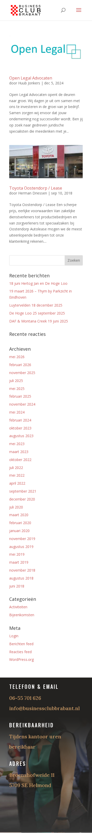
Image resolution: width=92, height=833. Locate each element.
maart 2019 (18, 562)
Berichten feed (21, 643)
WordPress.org (21, 659)
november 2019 (22, 538)
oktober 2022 (20, 459)
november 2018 (22, 570)
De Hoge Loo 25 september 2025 (37, 313)
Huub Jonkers (29, 83)
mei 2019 (17, 554)
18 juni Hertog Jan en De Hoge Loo (38, 283)
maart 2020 (18, 514)
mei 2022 (17, 475)
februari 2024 (20, 420)
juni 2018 (16, 586)
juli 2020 (16, 507)
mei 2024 (17, 412)
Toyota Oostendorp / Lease (35, 188)
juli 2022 (16, 467)
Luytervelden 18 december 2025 (35, 305)
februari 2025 (20, 396)
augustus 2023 (21, 435)
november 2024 (22, 404)
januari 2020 (19, 530)
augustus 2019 (21, 546)
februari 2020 (20, 522)
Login (13, 635)
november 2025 (22, 372)
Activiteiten (18, 606)
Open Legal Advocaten (30, 78)
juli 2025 (16, 380)
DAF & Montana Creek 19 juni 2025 (38, 321)
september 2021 (22, 491)
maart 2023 (18, 451)
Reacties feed (20, 651)
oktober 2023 (20, 428)
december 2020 (22, 499)
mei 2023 (17, 443)
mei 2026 (17, 356)
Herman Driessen (32, 193)
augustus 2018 (21, 578)
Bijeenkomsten (21, 614)
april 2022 (17, 483)
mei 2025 (17, 388)
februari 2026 (20, 364)
